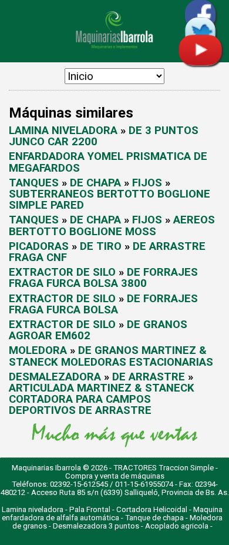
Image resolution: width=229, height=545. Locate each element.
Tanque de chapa (154, 517)
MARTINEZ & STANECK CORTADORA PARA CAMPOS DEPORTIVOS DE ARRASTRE (101, 399)
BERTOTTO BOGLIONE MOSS (82, 231)
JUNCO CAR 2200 (53, 141)
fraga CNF (38, 257)
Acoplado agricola (176, 525)
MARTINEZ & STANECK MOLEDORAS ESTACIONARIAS (111, 356)
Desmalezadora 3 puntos (96, 525)
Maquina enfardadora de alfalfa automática (112, 513)
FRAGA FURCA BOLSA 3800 (78, 283)
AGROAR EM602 (49, 335)
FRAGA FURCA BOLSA (63, 309)
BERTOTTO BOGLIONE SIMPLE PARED (109, 200)
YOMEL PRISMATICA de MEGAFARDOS (108, 162)
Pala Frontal (89, 509)
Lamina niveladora (32, 509)
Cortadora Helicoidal (151, 509)
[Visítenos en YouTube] (200, 62)
